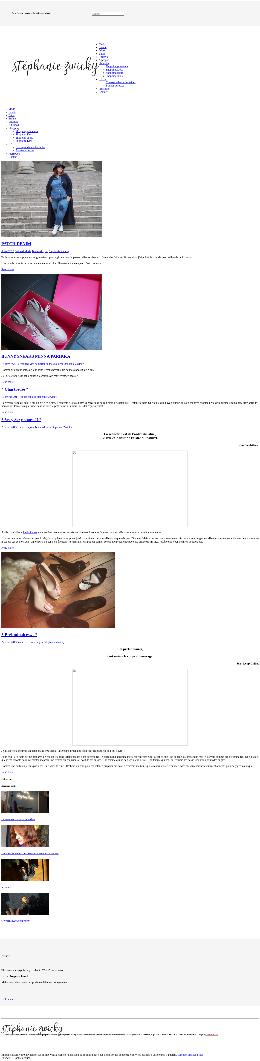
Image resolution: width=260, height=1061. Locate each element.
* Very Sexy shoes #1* (21, 419)
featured (19, 251)
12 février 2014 (10, 396)
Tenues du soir (43, 427)
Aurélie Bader (212, 1035)
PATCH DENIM (16, 243)
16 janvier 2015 (10, 363)
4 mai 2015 (7, 251)
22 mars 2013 (9, 642)
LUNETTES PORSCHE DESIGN (15, 921)
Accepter (182, 1054)
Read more (7, 269)
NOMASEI (6, 887)
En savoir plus (195, 1054)
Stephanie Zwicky (59, 251)
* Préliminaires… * (19, 634)
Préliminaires (30, 532)
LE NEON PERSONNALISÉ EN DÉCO (18, 820)
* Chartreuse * (14, 389)
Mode (27, 251)
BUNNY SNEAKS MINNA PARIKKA (35, 356)
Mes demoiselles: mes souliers (46, 363)
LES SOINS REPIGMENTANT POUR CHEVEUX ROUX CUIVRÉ (30, 853)
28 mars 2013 (9, 427)
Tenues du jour (40, 251)
